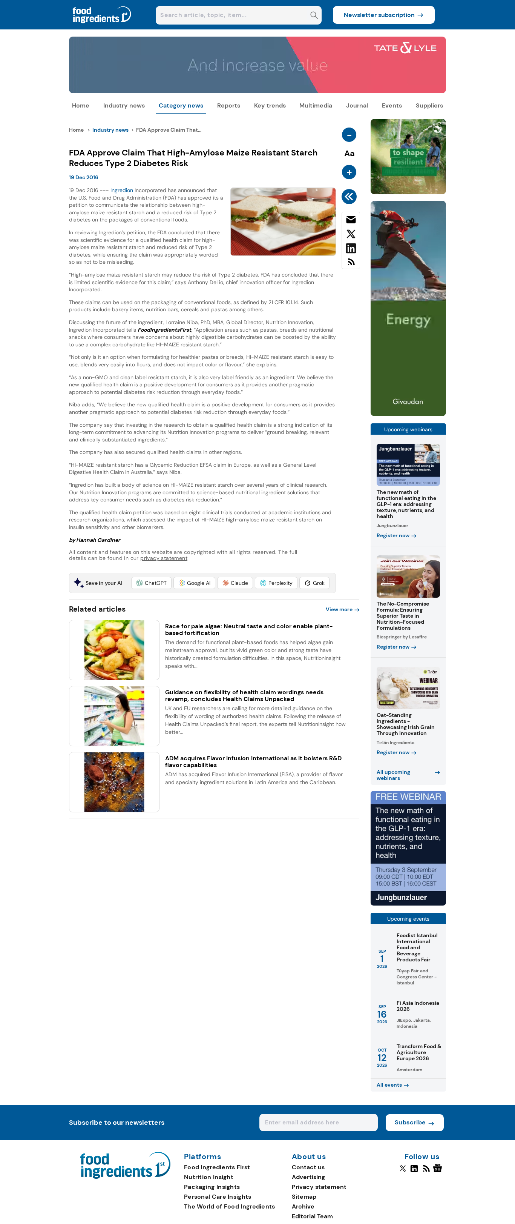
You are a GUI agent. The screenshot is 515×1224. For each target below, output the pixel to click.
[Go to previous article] (350, 196)
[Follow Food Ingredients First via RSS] (426, 1171)
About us (309, 1157)
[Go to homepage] (125, 1176)
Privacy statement (319, 1186)
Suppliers (429, 105)
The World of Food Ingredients (229, 1206)
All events (389, 1085)
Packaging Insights (212, 1186)
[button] (151, 583)
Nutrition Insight (208, 1177)
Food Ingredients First (217, 1167)
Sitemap (304, 1196)
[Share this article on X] (351, 235)
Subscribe (410, 1122)
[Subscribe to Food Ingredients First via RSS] (351, 264)
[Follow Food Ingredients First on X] (403, 1171)
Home (80, 105)
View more (339, 609)
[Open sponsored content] (257, 91)
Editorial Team (312, 1216)
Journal (357, 105)
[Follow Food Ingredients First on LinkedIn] (414, 1171)
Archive (303, 1206)
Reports (228, 105)
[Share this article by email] (351, 221)
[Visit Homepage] (102, 27)
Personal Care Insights (217, 1196)
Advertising (308, 1177)
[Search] (314, 16)
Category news (181, 105)
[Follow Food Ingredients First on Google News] (438, 1171)
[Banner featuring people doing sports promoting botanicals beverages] (408, 414)
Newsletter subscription (379, 14)
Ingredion (121, 190)
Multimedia (315, 105)
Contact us (308, 1167)
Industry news (124, 105)
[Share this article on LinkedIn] (351, 250)
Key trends (270, 105)
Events (392, 105)
